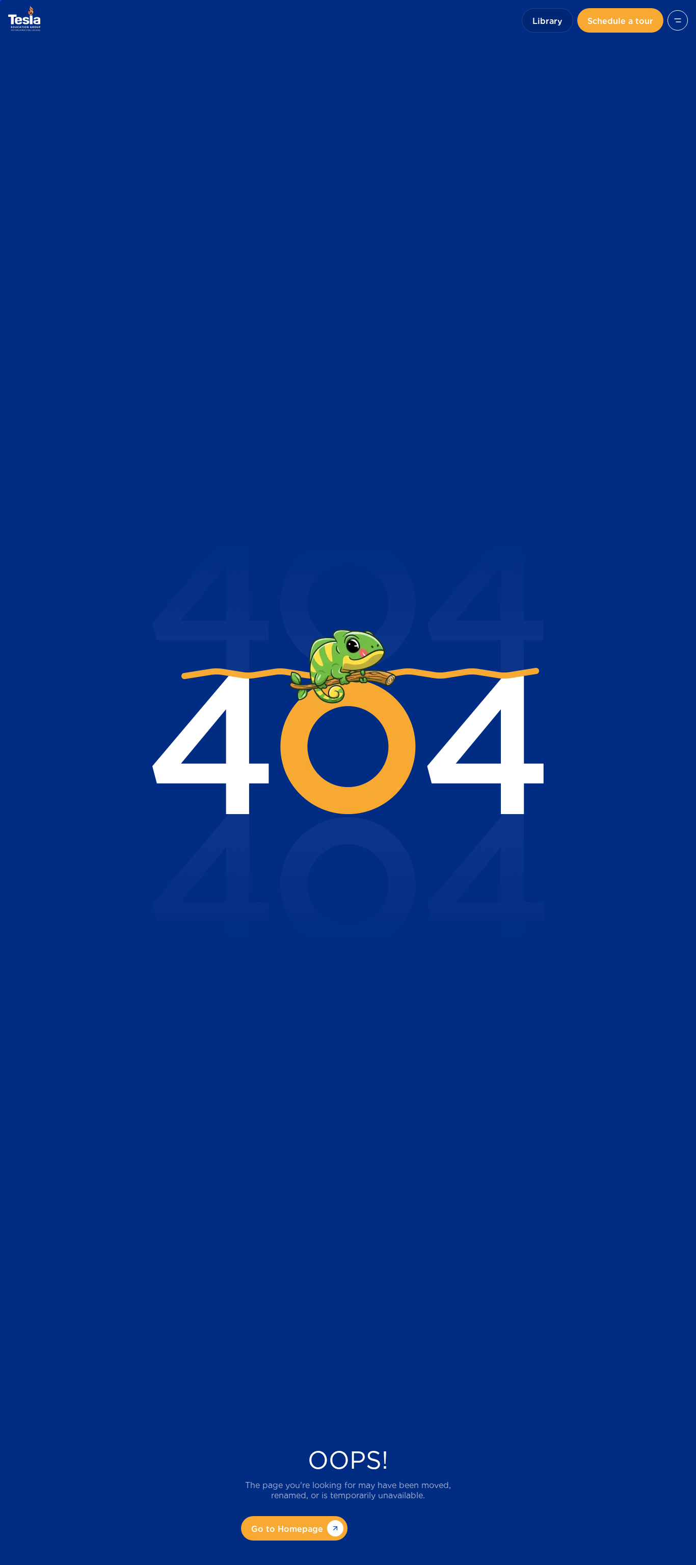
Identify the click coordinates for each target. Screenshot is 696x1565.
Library (547, 20)
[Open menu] (677, 20)
